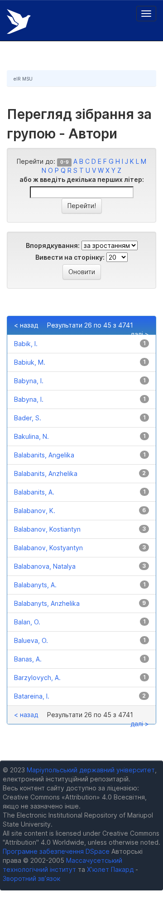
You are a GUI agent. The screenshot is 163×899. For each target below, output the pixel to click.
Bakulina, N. (31, 436)
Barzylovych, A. (37, 677)
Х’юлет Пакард (110, 869)
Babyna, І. (28, 399)
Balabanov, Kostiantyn (47, 529)
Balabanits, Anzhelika (45, 473)
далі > (139, 334)
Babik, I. (26, 343)
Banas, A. (28, 659)
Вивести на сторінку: (70, 257)
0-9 (64, 162)
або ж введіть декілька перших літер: (81, 179)
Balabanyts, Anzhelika (47, 603)
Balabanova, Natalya (45, 566)
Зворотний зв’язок (31, 878)
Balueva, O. (31, 640)
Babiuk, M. (29, 362)
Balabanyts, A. (35, 585)
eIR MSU (23, 78)
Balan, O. (27, 622)
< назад (26, 325)
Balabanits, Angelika (44, 455)
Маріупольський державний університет (91, 770)
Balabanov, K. (34, 510)
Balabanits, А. (34, 492)
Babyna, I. (28, 381)
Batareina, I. (31, 696)
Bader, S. (27, 418)
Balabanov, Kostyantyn (48, 548)
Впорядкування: (53, 245)
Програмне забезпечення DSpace (56, 851)
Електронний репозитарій (19, 21)
